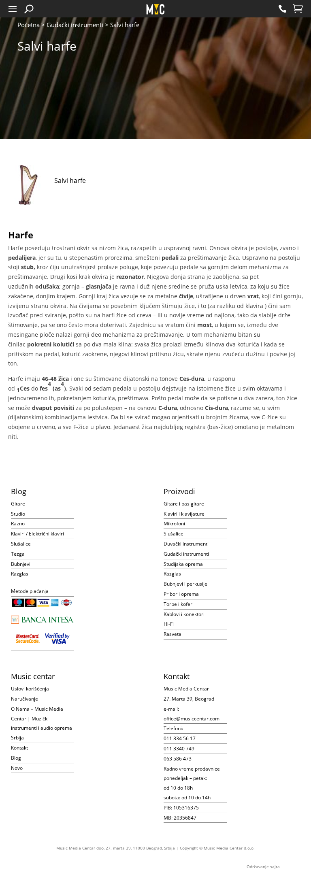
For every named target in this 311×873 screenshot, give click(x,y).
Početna (28, 25)
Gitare (18, 503)
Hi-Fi (169, 623)
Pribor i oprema (181, 593)
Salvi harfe (70, 180)
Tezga (18, 553)
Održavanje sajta (263, 866)
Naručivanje (24, 698)
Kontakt (19, 747)
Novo (17, 768)
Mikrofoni (174, 523)
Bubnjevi (20, 564)
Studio (18, 513)
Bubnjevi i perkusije (185, 583)
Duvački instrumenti (186, 543)
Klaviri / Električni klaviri (37, 533)
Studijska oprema (183, 564)
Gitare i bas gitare (184, 503)
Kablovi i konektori (184, 614)
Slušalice (21, 543)
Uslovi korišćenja (30, 688)
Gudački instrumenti (75, 25)
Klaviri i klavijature (184, 513)
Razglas (19, 573)
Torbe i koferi (179, 604)
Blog (16, 757)
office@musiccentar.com (191, 718)
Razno (18, 523)
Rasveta (172, 634)
